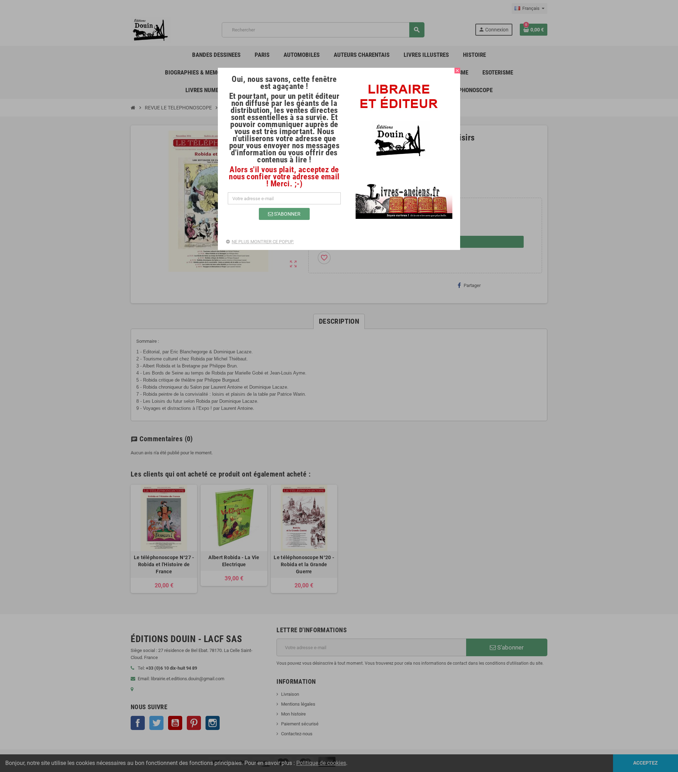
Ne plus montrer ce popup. (263, 241)
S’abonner (287, 214)
